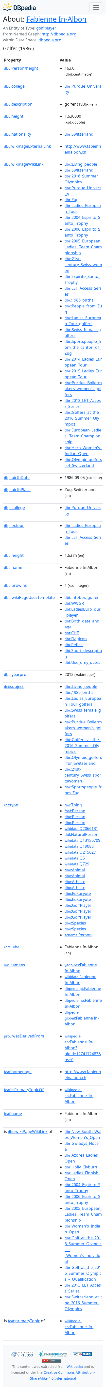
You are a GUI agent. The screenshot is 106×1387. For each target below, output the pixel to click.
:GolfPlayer (78, 905)
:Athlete (75, 881)
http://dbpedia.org (59, 34)
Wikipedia (75, 1366)
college (14, 86)
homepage (18, 1071)
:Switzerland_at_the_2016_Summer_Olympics (83, 1302)
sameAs (14, 965)
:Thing (73, 805)
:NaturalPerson (81, 834)
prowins (15, 585)
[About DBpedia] (19, 7)
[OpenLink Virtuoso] (22, 1353)
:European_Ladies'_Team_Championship (83, 436)
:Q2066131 (81, 828)
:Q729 (77, 864)
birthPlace (17, 489)
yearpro (15, 674)
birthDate (17, 477)
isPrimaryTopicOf (24, 1089)
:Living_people (81, 164)
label (12, 947)
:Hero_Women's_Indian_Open (83, 450)
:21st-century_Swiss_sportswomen (83, 775)
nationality (17, 134)
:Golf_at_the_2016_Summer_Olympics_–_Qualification (83, 1273)
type (11, 805)
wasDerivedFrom (24, 1036)
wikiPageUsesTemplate (29, 597)
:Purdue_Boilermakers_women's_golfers (83, 388)
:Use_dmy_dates (82, 662)
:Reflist (74, 644)
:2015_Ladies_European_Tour (83, 374)
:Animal (75, 870)
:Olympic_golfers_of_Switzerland (83, 462)
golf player (45, 28)
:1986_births (79, 300)
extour (14, 525)
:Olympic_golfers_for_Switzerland (83, 760)
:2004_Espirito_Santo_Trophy (82, 220)
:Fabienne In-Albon (82, 1018)
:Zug (72, 199)
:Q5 (75, 858)
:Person (75, 810)
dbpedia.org (49, 40)
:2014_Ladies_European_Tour (83, 362)
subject (14, 686)
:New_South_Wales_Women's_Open (83, 1134)
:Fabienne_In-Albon (79, 1095)
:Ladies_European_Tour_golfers (83, 320)
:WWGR (74, 603)
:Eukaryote (78, 893)
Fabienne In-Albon (56, 19)
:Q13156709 (82, 840)
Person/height (21, 68)
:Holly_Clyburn (81, 1167)
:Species (75, 923)
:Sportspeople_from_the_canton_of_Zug (83, 347)
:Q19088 (79, 846)
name (13, 567)
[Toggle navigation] (96, 7)
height (13, 116)
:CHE (72, 633)
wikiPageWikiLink (24, 164)
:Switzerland (79, 134)
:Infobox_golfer (82, 597)
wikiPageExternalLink (27, 146)
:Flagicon (76, 638)
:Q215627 (80, 852)
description (18, 104)
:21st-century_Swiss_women (83, 264)
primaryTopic (24, 1320)
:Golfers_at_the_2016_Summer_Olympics (83, 418)
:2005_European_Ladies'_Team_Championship (83, 246)
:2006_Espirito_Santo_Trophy (82, 232)
